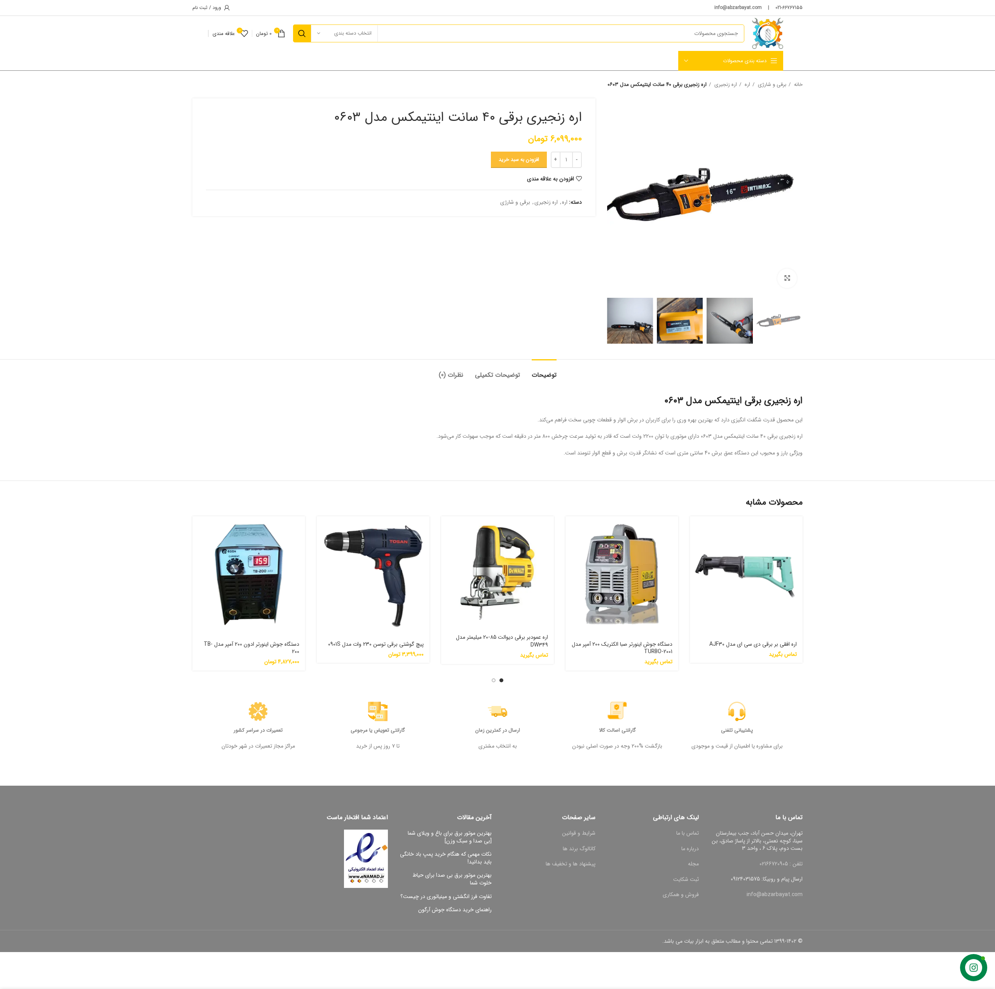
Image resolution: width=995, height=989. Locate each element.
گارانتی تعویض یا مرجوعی (378, 730)
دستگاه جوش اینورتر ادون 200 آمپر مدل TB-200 (251, 648)
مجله (693, 864)
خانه (798, 84)
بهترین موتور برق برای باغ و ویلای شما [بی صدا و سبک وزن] (450, 837)
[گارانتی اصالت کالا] (617, 711)
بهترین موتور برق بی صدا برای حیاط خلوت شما (452, 879)
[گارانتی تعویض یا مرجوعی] (378, 711)
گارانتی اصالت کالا (617, 730)
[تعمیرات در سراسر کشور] (258, 711)
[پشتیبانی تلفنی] (737, 711)
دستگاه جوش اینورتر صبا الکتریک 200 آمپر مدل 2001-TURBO (622, 648)
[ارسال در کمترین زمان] (497, 711)
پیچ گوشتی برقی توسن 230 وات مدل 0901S (376, 644)
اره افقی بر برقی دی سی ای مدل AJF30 (753, 644)
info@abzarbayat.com (775, 894)
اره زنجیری (725, 84)
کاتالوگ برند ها (579, 848)
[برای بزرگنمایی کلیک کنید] (787, 278)
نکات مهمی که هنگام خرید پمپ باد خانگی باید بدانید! (446, 858)
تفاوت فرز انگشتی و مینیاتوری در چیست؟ (446, 897)
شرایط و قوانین (578, 833)
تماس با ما (687, 833)
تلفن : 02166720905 (781, 864)
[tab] (544, 371)
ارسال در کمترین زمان (497, 730)
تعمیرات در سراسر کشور (258, 730)
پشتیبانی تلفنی (737, 730)
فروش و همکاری (681, 894)
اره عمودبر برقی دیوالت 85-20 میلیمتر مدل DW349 (502, 641)
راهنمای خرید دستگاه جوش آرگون (455, 910)
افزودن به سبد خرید (519, 160)
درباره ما (690, 848)
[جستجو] (302, 33)
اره (746, 84)
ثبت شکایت (686, 879)
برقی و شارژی (771, 84)
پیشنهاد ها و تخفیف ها (570, 864)
